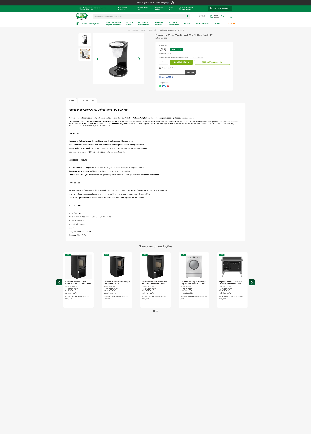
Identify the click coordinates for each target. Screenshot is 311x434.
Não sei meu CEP (165, 77)
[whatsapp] (160, 86)
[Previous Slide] (59, 282)
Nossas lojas (171, 8)
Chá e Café (152, 30)
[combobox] (141, 16)
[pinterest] (168, 86)
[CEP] (172, 71)
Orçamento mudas (159, 8)
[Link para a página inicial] (128, 30)
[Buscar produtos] (187, 16)
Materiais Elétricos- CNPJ (143, 8)
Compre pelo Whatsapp (122, 8)
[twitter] (165, 86)
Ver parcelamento (196, 58)
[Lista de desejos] (222, 16)
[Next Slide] (252, 282)
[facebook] (163, 86)
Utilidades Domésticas (139, 30)
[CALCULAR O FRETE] (190, 72)
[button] (220, 8)
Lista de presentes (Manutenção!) (188, 8)
